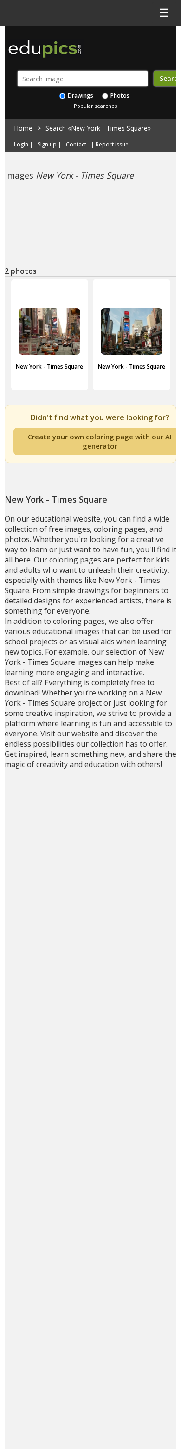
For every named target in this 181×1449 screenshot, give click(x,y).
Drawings (79, 95)
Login (21, 144)
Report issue (112, 144)
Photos (119, 95)
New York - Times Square (49, 367)
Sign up (47, 144)
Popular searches (95, 105)
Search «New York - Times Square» (98, 128)
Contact (76, 144)
